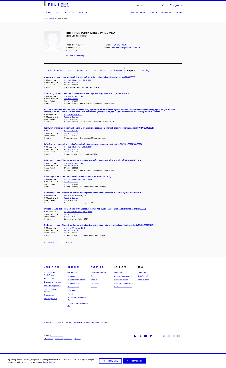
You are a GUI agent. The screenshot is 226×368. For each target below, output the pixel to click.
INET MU (68, 322)
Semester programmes (52, 286)
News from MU (143, 276)
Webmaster (48, 339)
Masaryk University (57, 336)
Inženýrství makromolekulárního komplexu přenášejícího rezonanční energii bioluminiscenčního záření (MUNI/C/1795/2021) (99, 128)
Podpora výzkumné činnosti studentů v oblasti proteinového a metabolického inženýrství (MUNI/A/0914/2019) (92, 193)
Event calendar (143, 272)
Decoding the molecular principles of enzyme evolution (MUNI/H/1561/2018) (77, 177)
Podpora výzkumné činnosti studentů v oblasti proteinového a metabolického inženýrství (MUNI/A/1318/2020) (92, 160)
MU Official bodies (121, 280)
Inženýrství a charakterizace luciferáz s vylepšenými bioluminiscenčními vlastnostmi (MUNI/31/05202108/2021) (93, 144)
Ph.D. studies (49, 278)
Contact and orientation (123, 287)
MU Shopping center (91, 322)
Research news (73, 276)
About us (97, 267)
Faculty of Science (71, 82)
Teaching (145, 70)
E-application (49, 295)
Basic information (55, 70)
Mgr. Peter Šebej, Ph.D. (73, 115)
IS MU (60, 322)
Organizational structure (123, 276)
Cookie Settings (49, 362)
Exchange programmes (53, 282)
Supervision (81, 70)
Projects (131, 70)
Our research (72, 272)
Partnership (95, 283)
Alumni (178, 12)
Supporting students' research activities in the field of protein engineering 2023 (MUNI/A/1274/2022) (88, 94)
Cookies (78, 339)
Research (73, 267)
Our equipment (73, 287)
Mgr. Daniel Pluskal (71, 131)
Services (94, 287)
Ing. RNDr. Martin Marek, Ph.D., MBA (78, 80)
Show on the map (76, 56)
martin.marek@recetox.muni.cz (126, 48)
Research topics (73, 283)
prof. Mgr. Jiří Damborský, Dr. (75, 96)
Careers (94, 276)
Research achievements (76, 280)
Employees (166, 12)
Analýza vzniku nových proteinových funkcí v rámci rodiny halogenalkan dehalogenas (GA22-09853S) (89, 77)
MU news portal (50, 322)
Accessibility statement (63, 339)
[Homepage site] (56, 4)
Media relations (143, 280)
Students (153, 12)
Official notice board (98, 272)
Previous (50, 243)
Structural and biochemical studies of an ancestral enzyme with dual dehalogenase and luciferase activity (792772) (95, 209)
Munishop (105, 322)
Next (67, 243)
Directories (118, 272)
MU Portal (78, 322)
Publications (116, 70)
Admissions (51, 267)
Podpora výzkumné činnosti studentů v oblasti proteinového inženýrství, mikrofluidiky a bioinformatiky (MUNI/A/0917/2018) (98, 225)
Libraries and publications (123, 283)
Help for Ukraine (138, 12)
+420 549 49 (119, 45)
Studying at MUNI (50, 299)
